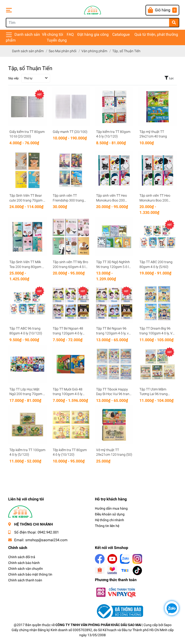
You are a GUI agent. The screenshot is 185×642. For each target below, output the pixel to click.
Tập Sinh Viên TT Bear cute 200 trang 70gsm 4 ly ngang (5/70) (27, 200)
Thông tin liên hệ (107, 526)
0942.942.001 (48, 532)
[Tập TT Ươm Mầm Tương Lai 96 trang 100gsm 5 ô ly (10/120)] (157, 364)
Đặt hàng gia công (93, 34)
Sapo (168, 625)
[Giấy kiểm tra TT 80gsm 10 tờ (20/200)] (27, 106)
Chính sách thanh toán (25, 580)
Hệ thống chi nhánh (109, 520)
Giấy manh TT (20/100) (70, 132)
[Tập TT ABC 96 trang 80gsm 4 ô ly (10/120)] (27, 303)
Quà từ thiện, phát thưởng (156, 34)
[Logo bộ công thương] (119, 611)
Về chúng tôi (52, 34)
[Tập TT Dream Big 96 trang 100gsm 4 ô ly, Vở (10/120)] (157, 303)
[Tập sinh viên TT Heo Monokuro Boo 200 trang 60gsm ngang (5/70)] (157, 170)
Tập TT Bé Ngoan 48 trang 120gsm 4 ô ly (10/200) (68, 333)
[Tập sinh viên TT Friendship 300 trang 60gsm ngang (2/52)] (71, 170)
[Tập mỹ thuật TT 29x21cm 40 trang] (157, 106)
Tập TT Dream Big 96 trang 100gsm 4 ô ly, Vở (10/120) (156, 333)
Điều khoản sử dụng (110, 514)
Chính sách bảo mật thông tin (30, 574)
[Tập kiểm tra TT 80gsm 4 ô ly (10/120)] (114, 106)
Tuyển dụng (57, 40)
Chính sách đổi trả (21, 557)
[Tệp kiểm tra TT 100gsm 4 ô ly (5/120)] (27, 424)
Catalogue (121, 34)
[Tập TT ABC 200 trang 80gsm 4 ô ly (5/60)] (157, 236)
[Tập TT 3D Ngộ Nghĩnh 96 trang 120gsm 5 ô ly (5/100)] (114, 236)
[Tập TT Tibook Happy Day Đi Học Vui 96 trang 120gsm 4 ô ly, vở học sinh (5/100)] (114, 364)
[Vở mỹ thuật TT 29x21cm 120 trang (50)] (114, 424)
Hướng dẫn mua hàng (111, 508)
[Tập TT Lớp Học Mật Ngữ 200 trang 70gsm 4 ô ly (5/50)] (27, 364)
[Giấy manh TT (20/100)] (71, 106)
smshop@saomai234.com (46, 540)
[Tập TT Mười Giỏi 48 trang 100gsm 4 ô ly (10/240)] (71, 364)
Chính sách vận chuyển (25, 568)
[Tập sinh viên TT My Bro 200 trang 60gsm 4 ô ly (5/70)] (71, 236)
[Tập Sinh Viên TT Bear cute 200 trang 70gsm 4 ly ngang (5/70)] (27, 170)
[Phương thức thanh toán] (116, 592)
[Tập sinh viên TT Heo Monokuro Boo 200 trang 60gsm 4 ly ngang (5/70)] (114, 170)
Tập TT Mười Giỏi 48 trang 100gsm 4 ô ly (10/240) (67, 394)
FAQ (70, 34)
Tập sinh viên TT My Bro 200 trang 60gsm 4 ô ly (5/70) (70, 266)
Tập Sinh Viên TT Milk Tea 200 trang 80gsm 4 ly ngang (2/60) (26, 266)
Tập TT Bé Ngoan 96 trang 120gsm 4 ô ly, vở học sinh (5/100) (113, 333)
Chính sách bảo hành (24, 563)
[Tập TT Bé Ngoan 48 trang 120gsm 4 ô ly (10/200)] (71, 303)
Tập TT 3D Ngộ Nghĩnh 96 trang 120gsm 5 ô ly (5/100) (113, 266)
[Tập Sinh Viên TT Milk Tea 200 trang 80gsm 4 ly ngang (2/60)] (27, 236)
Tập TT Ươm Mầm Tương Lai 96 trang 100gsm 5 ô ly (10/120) (156, 394)
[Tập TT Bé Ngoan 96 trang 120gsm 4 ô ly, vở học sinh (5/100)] (114, 303)
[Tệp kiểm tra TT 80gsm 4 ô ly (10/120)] (71, 424)
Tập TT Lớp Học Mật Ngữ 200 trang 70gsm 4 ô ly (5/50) (27, 394)
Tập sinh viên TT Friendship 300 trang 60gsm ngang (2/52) (68, 200)
